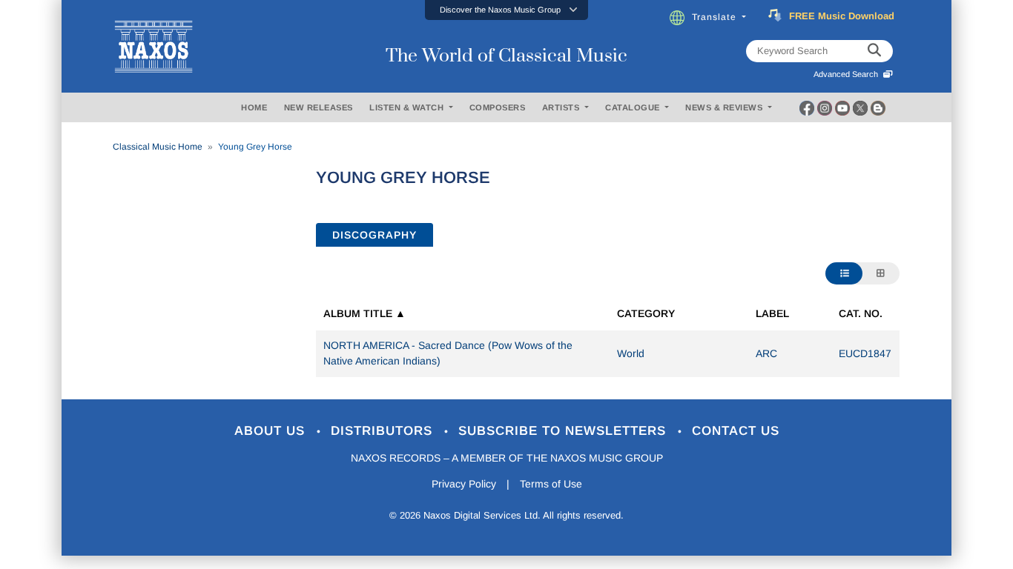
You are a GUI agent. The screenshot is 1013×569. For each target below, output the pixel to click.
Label (772, 313)
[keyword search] (874, 51)
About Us (271, 431)
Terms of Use (551, 484)
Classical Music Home (157, 147)
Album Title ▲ (364, 313)
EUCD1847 (865, 353)
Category (646, 313)
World (630, 353)
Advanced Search (848, 74)
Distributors (384, 431)
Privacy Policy (464, 484)
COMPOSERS (497, 107)
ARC (766, 353)
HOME (254, 107)
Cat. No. (860, 313)
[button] (506, 10)
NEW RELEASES (318, 107)
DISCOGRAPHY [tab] (374, 235)
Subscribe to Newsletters (564, 431)
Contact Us (735, 431)
